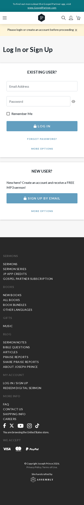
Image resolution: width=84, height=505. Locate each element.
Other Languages (17, 309)
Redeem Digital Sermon (22, 388)
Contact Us (13, 409)
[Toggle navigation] (5, 18)
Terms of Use (49, 467)
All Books (11, 300)
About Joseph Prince (20, 366)
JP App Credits (15, 274)
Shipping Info (14, 414)
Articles (10, 352)
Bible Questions (16, 347)
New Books (12, 295)
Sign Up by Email (44, 198)
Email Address (16, 83)
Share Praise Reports (21, 362)
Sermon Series (15, 269)
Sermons (10, 256)
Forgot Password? (42, 138)
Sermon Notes (15, 342)
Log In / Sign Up (15, 383)
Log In (44, 126)
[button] (71, 18)
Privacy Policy (34, 467)
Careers (10, 419)
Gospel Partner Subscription (28, 278)
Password (14, 98)
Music (8, 326)
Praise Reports (15, 357)
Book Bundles (14, 305)
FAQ (6, 404)
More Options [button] (42, 148)
